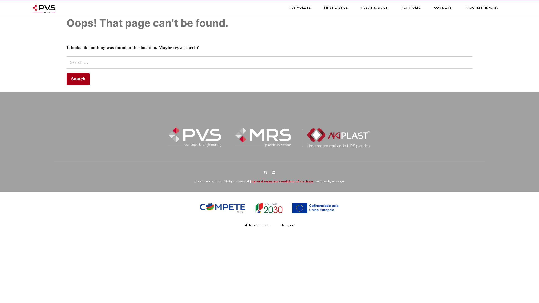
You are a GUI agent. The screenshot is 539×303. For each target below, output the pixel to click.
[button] (258, 225)
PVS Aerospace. (374, 7)
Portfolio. (411, 7)
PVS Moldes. (300, 7)
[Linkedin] (273, 172)
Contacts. (443, 7)
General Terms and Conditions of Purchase (282, 181)
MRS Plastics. (336, 7)
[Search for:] (269, 62)
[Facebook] (265, 172)
